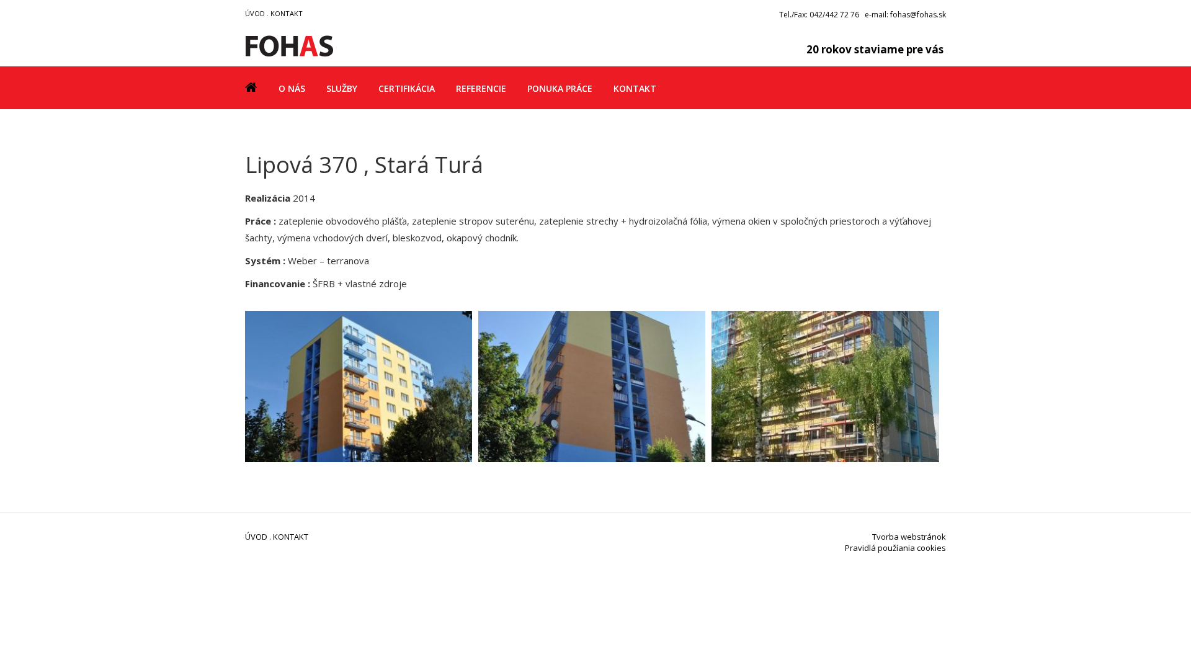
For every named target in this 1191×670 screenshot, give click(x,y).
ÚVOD (255, 13)
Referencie (481, 88)
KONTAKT (286, 13)
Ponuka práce (559, 88)
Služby (341, 88)
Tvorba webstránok (909, 536)
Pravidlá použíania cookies (895, 547)
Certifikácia (406, 88)
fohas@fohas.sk (918, 14)
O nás (292, 88)
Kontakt (634, 88)
